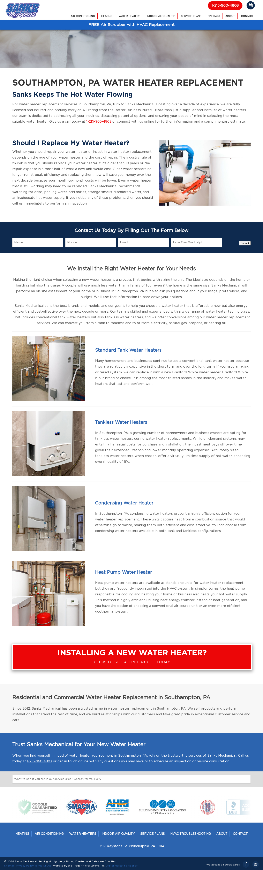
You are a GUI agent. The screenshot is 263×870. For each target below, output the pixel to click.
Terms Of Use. (43, 865)
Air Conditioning (83, 16)
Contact (247, 16)
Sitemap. (9, 865)
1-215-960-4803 (225, 5)
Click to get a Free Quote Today (132, 656)
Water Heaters (129, 16)
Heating (106, 16)
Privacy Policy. (25, 865)
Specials (214, 16)
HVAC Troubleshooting (190, 833)
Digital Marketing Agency (121, 865)
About (230, 16)
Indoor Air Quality (161, 16)
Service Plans (191, 16)
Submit (245, 243)
